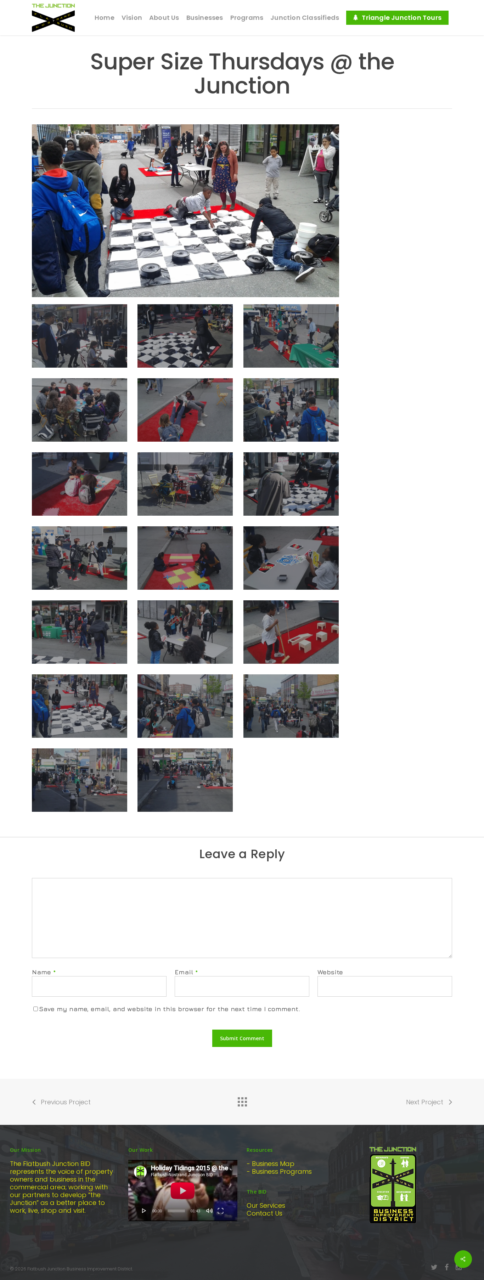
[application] (182, 1190)
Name (44, 972)
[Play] (144, 1210)
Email (186, 972)
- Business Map (270, 1163)
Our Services (266, 1205)
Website (330, 972)
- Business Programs (279, 1171)
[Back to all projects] (242, 1100)
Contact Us (264, 1213)
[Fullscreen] (221, 1210)
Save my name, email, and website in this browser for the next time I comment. (169, 1009)
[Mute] (209, 1210)
